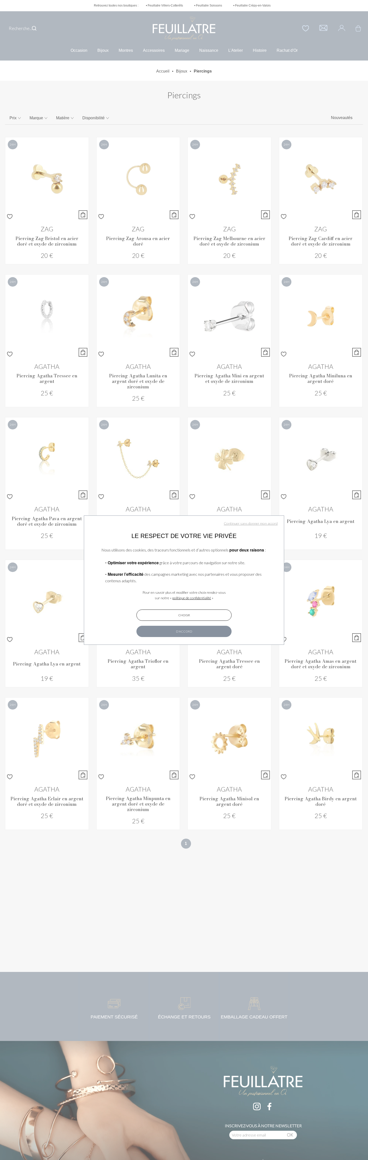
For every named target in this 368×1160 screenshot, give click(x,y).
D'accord (184, 631)
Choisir (184, 615)
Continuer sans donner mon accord (251, 523)
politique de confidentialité (191, 598)
